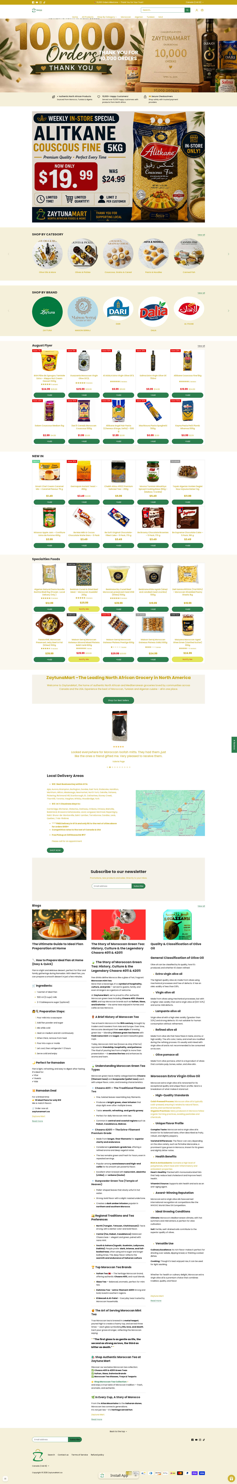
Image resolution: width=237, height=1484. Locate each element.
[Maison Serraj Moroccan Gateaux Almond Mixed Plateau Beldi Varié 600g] (84, 624)
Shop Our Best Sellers (118, 700)
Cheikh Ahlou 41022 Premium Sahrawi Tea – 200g (118, 487)
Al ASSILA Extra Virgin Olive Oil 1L (118, 375)
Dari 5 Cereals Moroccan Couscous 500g (84, 427)
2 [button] (110, 767)
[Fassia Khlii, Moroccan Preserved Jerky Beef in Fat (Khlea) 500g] (49, 624)
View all (201, 235)
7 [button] (122, 767)
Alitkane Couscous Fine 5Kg (187, 375)
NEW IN (38, 456)
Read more (37, 1121)
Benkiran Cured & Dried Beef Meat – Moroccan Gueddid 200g (84, 592)
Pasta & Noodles (153, 272)
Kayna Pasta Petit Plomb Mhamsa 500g (187, 427)
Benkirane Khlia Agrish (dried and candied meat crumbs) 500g (153, 592)
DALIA (153, 330)
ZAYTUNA (47, 330)
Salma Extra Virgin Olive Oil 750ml (153, 377)
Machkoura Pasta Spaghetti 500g (153, 427)
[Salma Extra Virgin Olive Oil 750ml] (153, 360)
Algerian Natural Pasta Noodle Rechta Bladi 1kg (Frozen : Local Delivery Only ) (49, 592)
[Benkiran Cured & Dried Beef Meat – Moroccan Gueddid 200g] (84, 574)
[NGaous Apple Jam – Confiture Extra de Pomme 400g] (49, 517)
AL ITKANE (189, 323)
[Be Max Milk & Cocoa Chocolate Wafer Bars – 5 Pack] (84, 517)
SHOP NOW (55, 850)
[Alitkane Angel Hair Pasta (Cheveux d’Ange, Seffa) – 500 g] (118, 410)
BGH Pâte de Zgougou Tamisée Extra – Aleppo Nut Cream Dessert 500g (49, 378)
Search (51, 1454)
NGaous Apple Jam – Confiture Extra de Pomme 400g (49, 534)
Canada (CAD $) (193, 2)
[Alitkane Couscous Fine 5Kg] (187, 360)
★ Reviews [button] (234, 745)
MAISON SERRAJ (83, 330)
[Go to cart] (202, 10)
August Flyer (42, 345)
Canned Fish (189, 272)
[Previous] (8, 254)
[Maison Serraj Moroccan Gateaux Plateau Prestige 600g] (118, 624)
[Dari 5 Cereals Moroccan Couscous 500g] (84, 410)
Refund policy (97, 1454)
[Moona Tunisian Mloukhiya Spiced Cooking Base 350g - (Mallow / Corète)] (153, 471)
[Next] (228, 254)
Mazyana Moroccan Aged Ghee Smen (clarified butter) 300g (187, 642)
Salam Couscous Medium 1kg (49, 425)
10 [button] (129, 767)
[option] (118, 55)
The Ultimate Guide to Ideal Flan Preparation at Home (57, 946)
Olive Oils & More (47, 272)
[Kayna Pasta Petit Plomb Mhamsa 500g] (187, 410)
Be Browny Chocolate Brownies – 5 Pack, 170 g (153, 534)
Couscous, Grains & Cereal (118, 272)
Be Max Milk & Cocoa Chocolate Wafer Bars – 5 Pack (83, 534)
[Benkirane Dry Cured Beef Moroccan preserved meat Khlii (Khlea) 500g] (118, 574)
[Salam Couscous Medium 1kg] (49, 410)
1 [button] (107, 767)
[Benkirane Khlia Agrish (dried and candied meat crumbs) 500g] (153, 574)
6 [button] (119, 767)
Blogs (36, 905)
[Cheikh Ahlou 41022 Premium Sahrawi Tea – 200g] (118, 471)
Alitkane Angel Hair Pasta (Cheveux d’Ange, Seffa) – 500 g (118, 428)
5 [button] (117, 767)
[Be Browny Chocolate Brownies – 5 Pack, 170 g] (153, 517)
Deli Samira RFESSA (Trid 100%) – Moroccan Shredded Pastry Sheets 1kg (187, 592)
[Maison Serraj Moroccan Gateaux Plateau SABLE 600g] (153, 624)
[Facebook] (33, 2)
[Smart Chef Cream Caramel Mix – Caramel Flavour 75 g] (49, 471)
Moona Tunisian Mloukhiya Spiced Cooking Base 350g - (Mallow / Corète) (153, 489)
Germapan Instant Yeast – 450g (84, 487)
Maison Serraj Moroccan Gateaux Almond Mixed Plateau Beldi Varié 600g (84, 642)
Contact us (63, 1454)
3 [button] (112, 767)
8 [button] (124, 767)
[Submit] (187, 10)
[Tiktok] (44, 2)
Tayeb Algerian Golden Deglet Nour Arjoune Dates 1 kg (188, 487)
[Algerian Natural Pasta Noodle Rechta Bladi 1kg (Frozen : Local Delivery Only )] (49, 574)
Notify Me (84, 609)
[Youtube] (37, 2)
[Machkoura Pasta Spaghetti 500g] (153, 410)
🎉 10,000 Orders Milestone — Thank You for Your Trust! (118, 2)
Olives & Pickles (82, 272)
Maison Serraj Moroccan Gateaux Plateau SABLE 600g (153, 641)
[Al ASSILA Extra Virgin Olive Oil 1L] (118, 360)
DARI (118, 323)
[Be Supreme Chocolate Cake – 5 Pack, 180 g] (187, 517)
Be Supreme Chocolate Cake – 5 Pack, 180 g (187, 534)
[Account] (196, 10)
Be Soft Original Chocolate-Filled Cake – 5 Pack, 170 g (118, 534)
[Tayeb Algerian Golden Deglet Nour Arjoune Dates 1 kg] (187, 471)
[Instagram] (41, 2)
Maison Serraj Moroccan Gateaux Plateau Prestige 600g (118, 641)
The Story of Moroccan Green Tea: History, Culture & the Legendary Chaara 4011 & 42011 (118, 948)
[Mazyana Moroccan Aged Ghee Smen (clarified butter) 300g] (187, 624)
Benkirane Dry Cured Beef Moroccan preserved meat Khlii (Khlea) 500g (118, 592)
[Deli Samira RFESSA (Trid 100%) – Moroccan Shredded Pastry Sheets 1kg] (187, 574)
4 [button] (115, 767)
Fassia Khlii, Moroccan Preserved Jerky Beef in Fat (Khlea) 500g (49, 642)
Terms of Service (79, 1454)
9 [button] (127, 767)
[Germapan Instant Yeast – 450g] (84, 471)
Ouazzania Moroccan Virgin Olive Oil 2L (84, 377)
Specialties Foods (46, 559)
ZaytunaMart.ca (55, 1472)
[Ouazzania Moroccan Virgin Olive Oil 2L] (84, 360)
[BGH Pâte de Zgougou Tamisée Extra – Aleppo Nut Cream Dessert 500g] (49, 360)
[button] (49, 1461)
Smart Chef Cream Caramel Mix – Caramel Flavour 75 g (49, 487)
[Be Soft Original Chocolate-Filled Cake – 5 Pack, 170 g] (118, 517)
